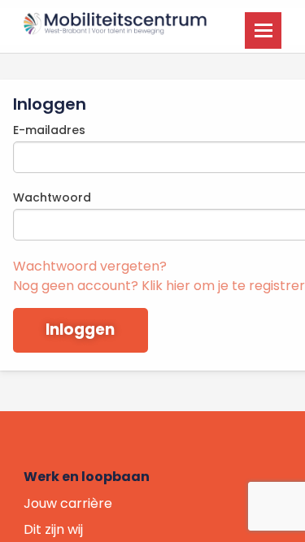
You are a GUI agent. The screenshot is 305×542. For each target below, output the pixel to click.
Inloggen (80, 329)
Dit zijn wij (53, 529)
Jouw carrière (68, 503)
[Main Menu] (263, 30)
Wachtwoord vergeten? (90, 266)
